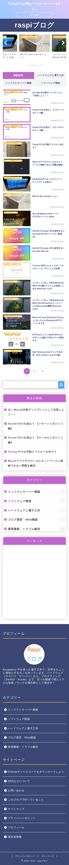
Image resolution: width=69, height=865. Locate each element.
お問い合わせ (16, 790)
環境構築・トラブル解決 (35, 528)
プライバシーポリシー (22, 818)
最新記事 (18, 75)
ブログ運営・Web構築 (35, 519)
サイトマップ (16, 809)
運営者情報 (15, 837)
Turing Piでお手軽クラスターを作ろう (32, 451)
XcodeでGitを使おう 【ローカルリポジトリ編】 (35, 440)
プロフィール (16, 827)
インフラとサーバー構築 (18, 83)
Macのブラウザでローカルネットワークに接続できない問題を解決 (35, 463)
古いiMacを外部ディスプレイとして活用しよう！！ (36, 412)
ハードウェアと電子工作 (50, 75)
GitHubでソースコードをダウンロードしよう (36, 771)
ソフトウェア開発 (50, 83)
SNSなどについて (19, 781)
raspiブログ (34, 25)
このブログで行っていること (26, 799)
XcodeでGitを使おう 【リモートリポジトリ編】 (35, 426)
